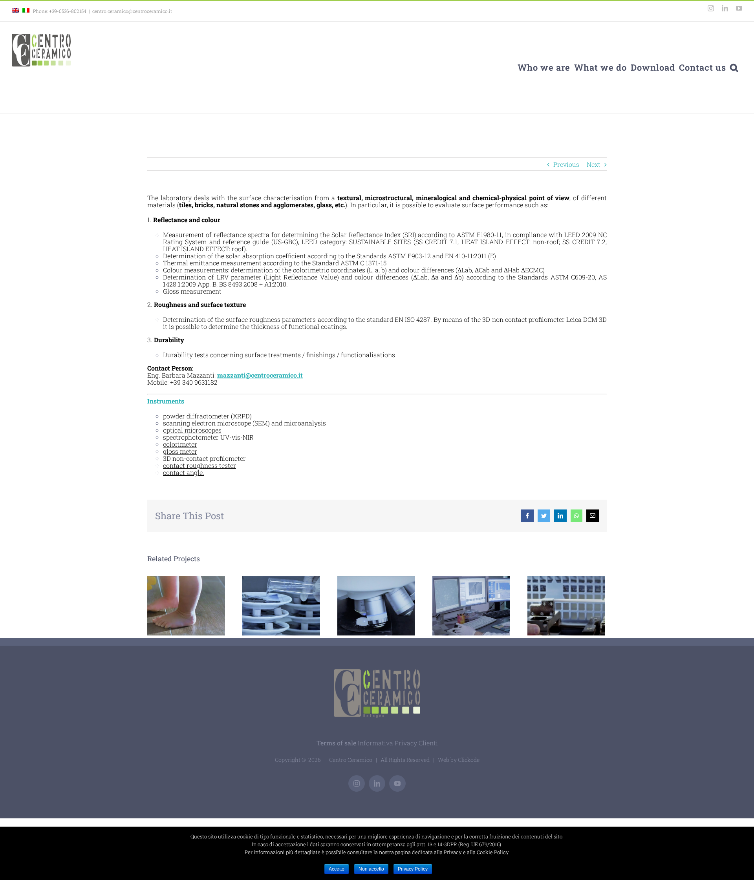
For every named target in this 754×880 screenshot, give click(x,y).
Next (593, 164)
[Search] (734, 67)
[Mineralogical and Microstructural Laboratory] (471, 605)
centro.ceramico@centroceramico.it (132, 11)
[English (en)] (15, 11)
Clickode (468, 759)
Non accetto (371, 869)
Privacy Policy (413, 869)
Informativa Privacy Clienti (398, 743)
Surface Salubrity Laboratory (186, 605)
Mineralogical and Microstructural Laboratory (458, 605)
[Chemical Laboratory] (281, 605)
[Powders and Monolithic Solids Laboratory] (376, 605)
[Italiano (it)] (25, 11)
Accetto (336, 869)
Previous (566, 164)
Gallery (294, 605)
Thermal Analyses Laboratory (553, 605)
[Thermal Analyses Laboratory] (566, 605)
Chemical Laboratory (268, 605)
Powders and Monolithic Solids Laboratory (363, 605)
